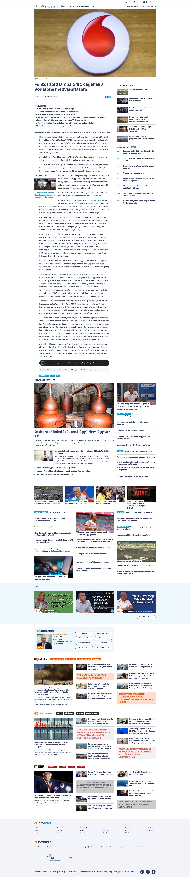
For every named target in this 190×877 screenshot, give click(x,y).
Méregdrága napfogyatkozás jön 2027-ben (93, 548)
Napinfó (105, 833)
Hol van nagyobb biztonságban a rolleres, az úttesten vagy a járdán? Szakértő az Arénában (134, 407)
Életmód (82, 833)
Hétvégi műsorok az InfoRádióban (138, 512)
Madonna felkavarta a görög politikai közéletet (107, 503)
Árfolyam (70, 659)
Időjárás (150, 833)
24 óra (64, 6)
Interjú (82, 830)
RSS (123, 872)
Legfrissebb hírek (52, 847)
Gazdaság (51, 370)
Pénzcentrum (57, 659)
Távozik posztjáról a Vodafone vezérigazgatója (55, 109)
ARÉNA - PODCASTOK (147, 6)
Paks (94, 6)
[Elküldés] (112, 97)
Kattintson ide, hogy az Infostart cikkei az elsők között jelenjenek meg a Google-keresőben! (75, 363)
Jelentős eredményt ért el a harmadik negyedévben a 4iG (59, 112)
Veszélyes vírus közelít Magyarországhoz (133, 445)
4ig (58, 375)
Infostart (38, 97)
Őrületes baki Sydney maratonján (130, 431)
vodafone (44, 375)
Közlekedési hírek (70, 847)
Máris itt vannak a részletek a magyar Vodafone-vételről (58, 126)
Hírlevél (150, 830)
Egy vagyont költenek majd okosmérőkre (133, 535)
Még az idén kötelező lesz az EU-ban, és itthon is (50, 578)
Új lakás (96, 659)
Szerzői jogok (116, 872)
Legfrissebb (129, 828)
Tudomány (60, 828)
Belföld (36, 828)
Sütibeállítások (130, 872)
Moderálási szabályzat (103, 872)
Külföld (36, 830)
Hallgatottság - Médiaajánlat (58, 872)
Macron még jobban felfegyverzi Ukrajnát (92, 562)
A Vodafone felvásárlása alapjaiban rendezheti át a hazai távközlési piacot (65, 123)
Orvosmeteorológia (107, 847)
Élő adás (84, 633)
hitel (52, 375)
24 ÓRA (133, 147)
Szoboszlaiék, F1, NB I (57, 512)
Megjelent (43, 137)
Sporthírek (124, 847)
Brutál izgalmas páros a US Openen (138, 451)
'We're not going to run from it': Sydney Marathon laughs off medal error (135, 804)
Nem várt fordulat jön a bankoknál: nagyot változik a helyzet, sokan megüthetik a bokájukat (51, 745)
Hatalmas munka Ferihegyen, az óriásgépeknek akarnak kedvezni (47, 503)
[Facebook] (148, 872)
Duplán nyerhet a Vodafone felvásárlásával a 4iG (55, 114)
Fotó (149, 828)
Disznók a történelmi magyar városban (132, 477)
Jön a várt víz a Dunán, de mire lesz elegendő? (54, 475)
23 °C (154, 2)
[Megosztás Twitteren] (109, 97)
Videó (127, 833)
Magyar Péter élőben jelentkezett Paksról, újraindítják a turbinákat (63, 471)
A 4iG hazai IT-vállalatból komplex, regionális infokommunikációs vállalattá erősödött (70, 117)
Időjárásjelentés (88, 847)
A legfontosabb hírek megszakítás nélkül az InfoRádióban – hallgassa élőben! (136, 505)
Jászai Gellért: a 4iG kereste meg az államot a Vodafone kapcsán (61, 120)
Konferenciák (84, 659)
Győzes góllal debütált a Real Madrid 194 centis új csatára (76, 503)
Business (53, 767)
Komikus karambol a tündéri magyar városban (135, 566)
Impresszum (73, 872)
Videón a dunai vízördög (129, 561)
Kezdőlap (43, 370)
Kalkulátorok (92, 713)
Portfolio (100, 200)
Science (81, 767)
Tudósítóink (83, 828)
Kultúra (59, 830)
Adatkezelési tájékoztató (87, 872)
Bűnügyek (106, 830)
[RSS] (142, 872)
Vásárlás (69, 713)
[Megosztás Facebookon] (106, 97)
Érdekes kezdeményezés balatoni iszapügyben (136, 457)
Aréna (154, 847)
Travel (71, 767)
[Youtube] (154, 872)
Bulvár (105, 828)
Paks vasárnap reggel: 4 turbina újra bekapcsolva (56, 468)
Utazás (80, 713)
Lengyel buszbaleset (83, 6)
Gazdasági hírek (139, 847)
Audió (127, 830)
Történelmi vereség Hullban (45, 527)
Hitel (59, 713)
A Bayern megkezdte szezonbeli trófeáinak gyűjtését (91, 533)
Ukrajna (71, 6)
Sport (62, 767)
